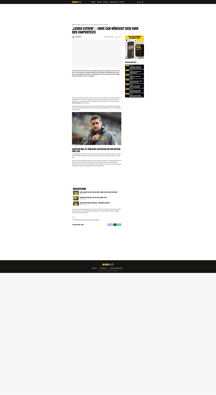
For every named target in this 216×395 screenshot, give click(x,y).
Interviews (131, 65)
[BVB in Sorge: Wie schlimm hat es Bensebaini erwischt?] (134, 71)
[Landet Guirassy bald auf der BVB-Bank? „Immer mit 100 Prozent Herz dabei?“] (76, 193)
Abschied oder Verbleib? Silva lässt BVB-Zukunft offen (93, 197)
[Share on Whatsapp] (117, 225)
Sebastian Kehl (92, 219)
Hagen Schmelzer (78, 36)
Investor (87, 219)
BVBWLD (74, 24)
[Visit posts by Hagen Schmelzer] (73, 37)
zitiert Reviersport (76, 102)
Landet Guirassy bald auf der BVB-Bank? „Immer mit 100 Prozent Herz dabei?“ (99, 192)
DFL (77, 219)
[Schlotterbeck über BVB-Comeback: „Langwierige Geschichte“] (76, 203)
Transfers (131, 84)
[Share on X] (111, 37)
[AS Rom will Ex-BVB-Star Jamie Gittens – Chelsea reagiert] (134, 86)
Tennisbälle (97, 219)
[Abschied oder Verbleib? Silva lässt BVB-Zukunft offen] (76, 198)
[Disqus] (96, 243)
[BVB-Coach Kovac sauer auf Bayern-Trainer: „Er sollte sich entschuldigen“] (134, 81)
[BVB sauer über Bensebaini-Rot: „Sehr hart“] (134, 76)
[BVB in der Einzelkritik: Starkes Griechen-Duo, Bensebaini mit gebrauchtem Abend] (134, 90)
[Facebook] (137, 2)
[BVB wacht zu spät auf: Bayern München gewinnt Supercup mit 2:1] (134, 95)
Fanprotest (84, 219)
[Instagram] (140, 2)
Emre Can (80, 219)
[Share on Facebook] (109, 37)
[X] (139, 2)
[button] (142, 2)
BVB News (79, 24)
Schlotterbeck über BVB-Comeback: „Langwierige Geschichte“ (95, 203)
